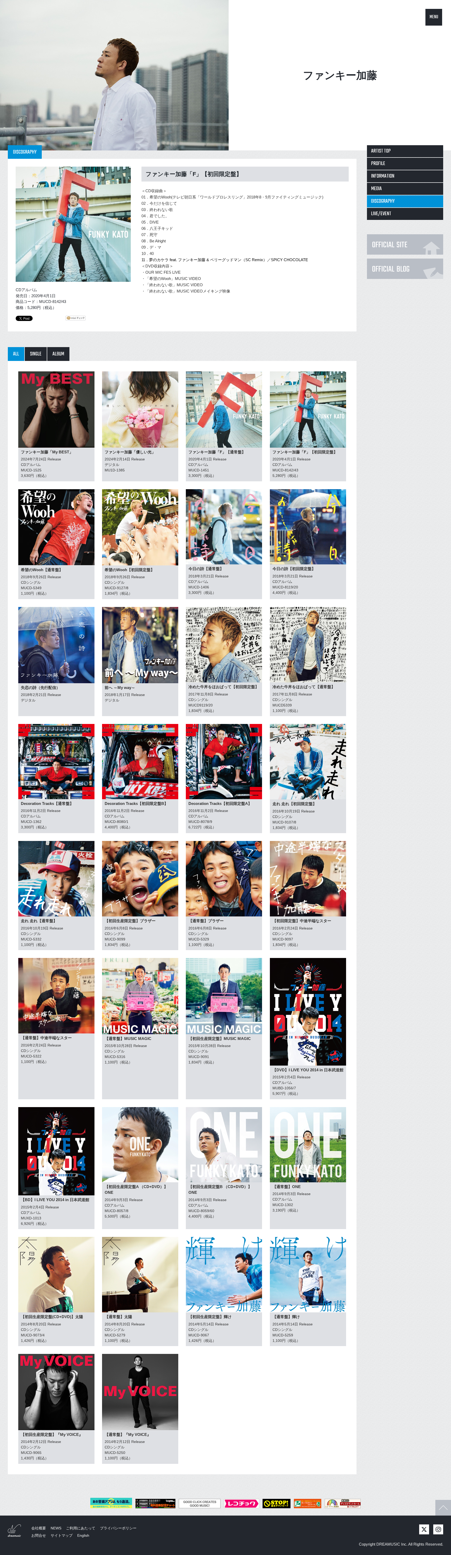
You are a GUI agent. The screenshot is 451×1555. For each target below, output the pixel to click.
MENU (434, 17)
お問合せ (38, 1535)
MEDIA (376, 189)
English (83, 1535)
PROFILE (378, 164)
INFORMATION (382, 176)
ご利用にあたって (80, 1528)
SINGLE (35, 354)
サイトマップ (62, 1535)
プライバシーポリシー (118, 1528)
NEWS (56, 1528)
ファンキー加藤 (340, 75)
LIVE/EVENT (381, 214)
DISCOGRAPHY (383, 201)
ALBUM (58, 354)
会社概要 (38, 1528)
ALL (16, 354)
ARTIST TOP (381, 151)
